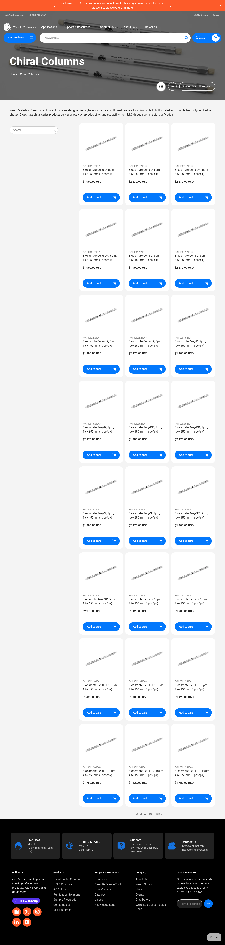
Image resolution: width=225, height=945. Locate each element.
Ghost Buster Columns (67, 879)
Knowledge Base (105, 904)
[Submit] (208, 903)
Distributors (143, 899)
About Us (141, 879)
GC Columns (61, 889)
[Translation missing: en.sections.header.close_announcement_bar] (220, 5)
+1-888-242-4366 (37, 15)
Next (157, 814)
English (216, 15)
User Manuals (103, 889)
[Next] (170, 5)
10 (150, 814)
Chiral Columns (29, 74)
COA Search (102, 879)
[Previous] (54, 5)
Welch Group (144, 884)
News (139, 889)
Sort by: (186, 86)
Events (140, 894)
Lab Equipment (62, 910)
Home (13, 74)
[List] (172, 86)
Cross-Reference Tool (108, 884)
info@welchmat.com (14, 15)
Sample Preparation (65, 899)
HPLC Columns (62, 884)
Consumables (61, 904)
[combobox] (34, 130)
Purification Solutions (66, 894)
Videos (99, 899)
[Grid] (161, 86)
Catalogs (100, 894)
